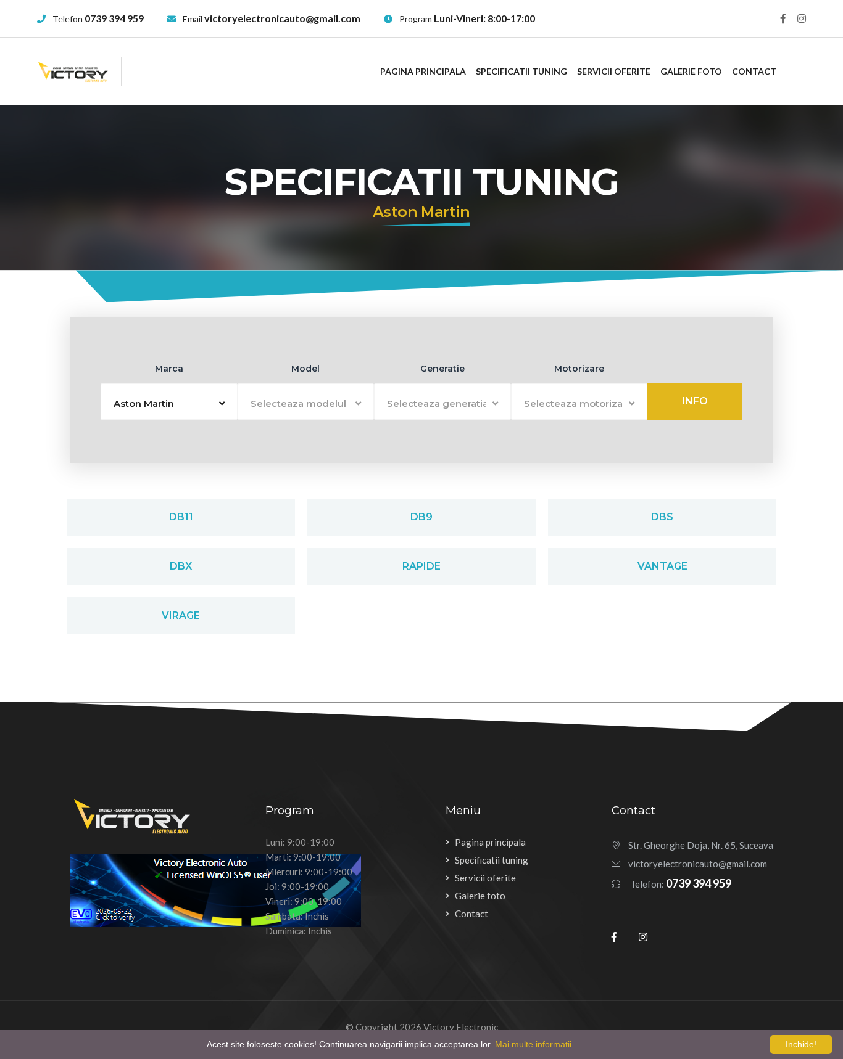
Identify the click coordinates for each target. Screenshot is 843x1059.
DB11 (181, 517)
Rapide (421, 566)
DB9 (421, 517)
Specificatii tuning (521, 71)
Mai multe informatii (533, 1044)
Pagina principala (423, 71)
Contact (754, 71)
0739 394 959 (114, 18)
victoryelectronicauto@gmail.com (282, 18)
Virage (181, 615)
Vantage (662, 566)
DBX (181, 566)
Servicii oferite (613, 71)
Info (695, 401)
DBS (662, 517)
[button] (169, 401)
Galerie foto (691, 71)
